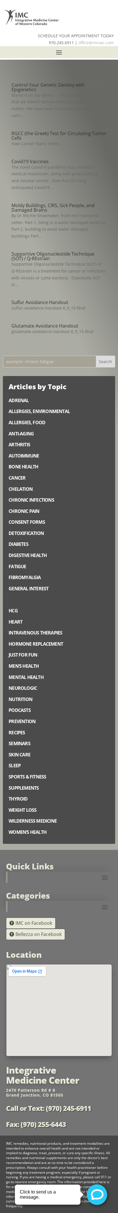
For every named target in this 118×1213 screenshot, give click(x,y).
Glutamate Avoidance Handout (44, 326)
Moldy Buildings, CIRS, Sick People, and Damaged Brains (53, 207)
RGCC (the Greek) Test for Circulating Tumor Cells (59, 135)
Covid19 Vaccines (30, 161)
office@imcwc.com (96, 42)
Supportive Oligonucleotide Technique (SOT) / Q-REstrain (52, 256)
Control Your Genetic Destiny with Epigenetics (48, 87)
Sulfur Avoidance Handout (39, 302)
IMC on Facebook (33, 923)
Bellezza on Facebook (38, 934)
